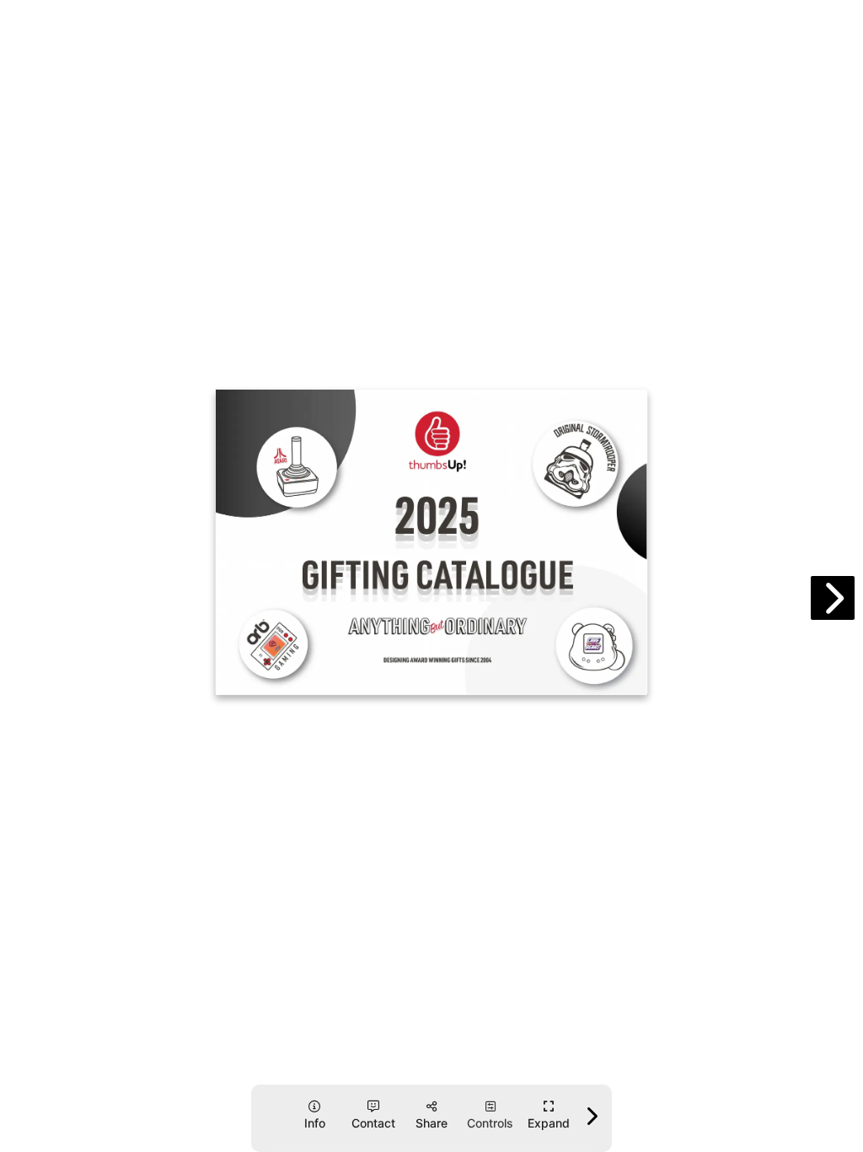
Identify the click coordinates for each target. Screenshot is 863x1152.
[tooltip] (549, 1115)
